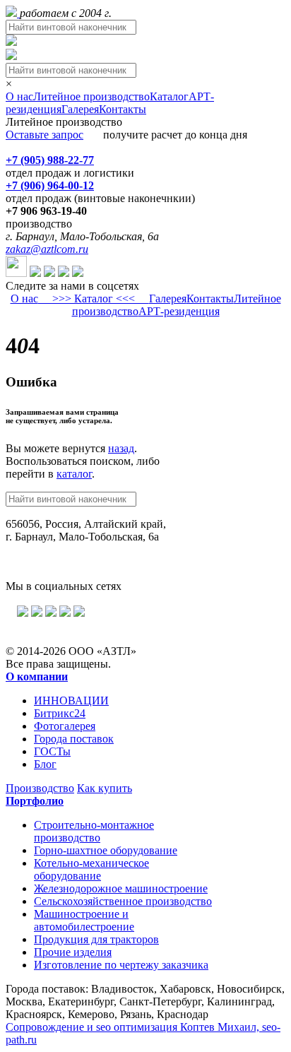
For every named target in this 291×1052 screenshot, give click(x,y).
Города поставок (74, 739)
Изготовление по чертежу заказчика (121, 965)
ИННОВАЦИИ (71, 701)
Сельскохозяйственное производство (123, 901)
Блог (45, 764)
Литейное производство (91, 96)
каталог (74, 474)
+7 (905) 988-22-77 (50, 160)
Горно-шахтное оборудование (105, 850)
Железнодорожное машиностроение (121, 888)
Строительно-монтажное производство (94, 831)
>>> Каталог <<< (93, 298)
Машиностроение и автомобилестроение (84, 920)
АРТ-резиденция (179, 311)
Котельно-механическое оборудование (91, 869)
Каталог (169, 96)
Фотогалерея (64, 726)
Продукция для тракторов (96, 939)
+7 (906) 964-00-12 (50, 185)
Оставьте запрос (44, 135)
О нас (19, 96)
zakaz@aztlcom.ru (47, 249)
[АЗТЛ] (13, 13)
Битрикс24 (59, 713)
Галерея (80, 109)
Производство (40, 788)
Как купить (104, 788)
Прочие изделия (73, 952)
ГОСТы (52, 751)
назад (121, 448)
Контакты (122, 109)
